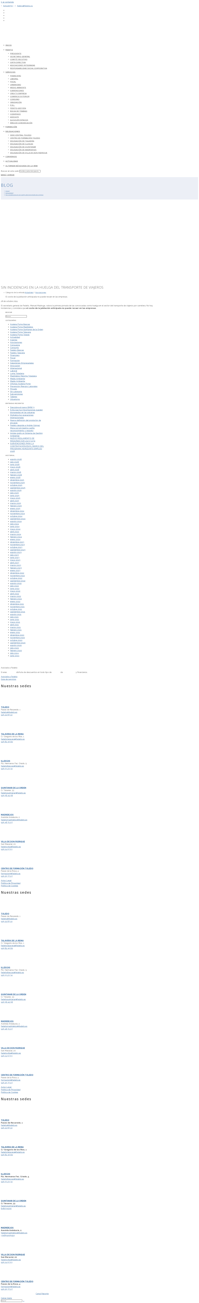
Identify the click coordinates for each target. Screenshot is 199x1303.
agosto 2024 (16, 521)
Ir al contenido (7, 2)
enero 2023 (15, 570)
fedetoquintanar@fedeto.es (13, 793)
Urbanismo (15, 399)
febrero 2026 (16, 475)
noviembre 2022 (17, 576)
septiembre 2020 (18, 643)
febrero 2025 (16, 506)
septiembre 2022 (17, 581)
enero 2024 (15, 539)
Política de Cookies (9, 886)
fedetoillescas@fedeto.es (12, 766)
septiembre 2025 (17, 488)
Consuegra (15, 345)
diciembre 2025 (17, 480)
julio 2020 (14, 648)
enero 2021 (15, 632)
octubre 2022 (16, 578)
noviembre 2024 (17, 513)
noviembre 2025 (17, 483)
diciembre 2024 (17, 511)
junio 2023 (14, 557)
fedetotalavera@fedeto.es (13, 739)
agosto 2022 (16, 583)
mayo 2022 (15, 591)
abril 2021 (14, 625)
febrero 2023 (16, 568)
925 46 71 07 (7, 822)
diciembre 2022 (17, 573)
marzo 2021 (15, 627)
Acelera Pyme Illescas (20, 324)
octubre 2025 (16, 485)
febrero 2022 (16, 599)
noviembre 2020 (17, 638)
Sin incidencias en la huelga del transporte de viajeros (24, 195)
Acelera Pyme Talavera (20, 332)
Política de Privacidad (10, 883)
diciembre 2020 (17, 635)
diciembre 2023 (17, 542)
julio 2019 (14, 653)
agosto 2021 (15, 614)
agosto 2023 (16, 552)
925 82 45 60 (7, 742)
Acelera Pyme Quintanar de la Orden (26, 329)
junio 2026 (14, 464)
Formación (15, 360)
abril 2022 (14, 594)
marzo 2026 (15, 472)
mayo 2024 (15, 529)
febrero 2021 (16, 630)
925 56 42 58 (7, 795)
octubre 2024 (16, 516)
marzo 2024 (15, 534)
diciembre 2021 (17, 604)
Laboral (13, 371)
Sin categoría (16, 392)
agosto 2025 (16, 490)
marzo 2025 (15, 503)
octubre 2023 (16, 547)
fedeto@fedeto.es (25, 6)
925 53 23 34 (7, 769)
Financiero (14, 355)
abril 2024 (14, 532)
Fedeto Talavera (17, 353)
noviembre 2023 (17, 545)
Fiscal (12, 358)
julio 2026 (14, 462)
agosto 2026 (16, 459)
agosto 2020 (16, 645)
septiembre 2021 (17, 612)
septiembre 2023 (17, 550)
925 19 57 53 (6, 849)
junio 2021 (14, 619)
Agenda (13, 340)
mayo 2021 (15, 622)
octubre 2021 (16, 609)
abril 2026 (14, 470)
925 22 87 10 (6, 715)
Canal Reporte (42, 1294)
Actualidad (29, 292)
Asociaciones (40, 292)
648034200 (6, 1208)
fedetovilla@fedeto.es (11, 847)
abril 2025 (14, 501)
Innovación (15, 366)
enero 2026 (15, 477)
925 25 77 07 (7, 876)
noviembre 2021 (17, 607)
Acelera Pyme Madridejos (21, 327)
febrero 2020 (16, 650)
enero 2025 (15, 508)
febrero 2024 (16, 537)
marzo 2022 (15, 596)
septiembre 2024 (18, 519)
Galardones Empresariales (22, 363)
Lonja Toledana (17, 373)
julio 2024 (14, 524)
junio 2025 (14, 495)
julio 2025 (14, 493)
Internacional (16, 368)
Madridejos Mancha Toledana (23, 376)
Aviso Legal (6, 880)
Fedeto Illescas (17, 350)
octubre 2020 (16, 640)
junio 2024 (14, 526)
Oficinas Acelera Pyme (20, 384)
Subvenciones (16, 394)
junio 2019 (14, 656)
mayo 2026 (15, 467)
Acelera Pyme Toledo (20, 335)
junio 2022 (14, 589)
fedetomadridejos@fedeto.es (14, 820)
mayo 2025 (15, 498)
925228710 (8, 6)
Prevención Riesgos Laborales (23, 386)
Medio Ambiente (17, 379)
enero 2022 (15, 601)
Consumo (14, 348)
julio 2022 (14, 586)
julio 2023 (14, 555)
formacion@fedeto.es (10, 874)
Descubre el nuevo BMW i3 (22, 407)
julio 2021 (14, 617)
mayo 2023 (15, 560)
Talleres (13, 397)
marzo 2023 (15, 565)
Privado (13, 389)
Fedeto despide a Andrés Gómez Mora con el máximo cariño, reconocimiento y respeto (25, 428)
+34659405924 (8, 1235)
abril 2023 (14, 563)
